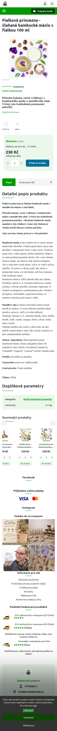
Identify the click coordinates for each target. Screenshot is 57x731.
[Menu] (4, 11)
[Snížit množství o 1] (8, 163)
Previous (4, 423)
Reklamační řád (28, 595)
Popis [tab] (9, 182)
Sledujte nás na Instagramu (28, 516)
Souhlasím (28, 717)
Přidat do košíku (37, 163)
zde (35, 705)
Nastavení (28, 711)
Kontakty (28, 591)
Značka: (12, 91)
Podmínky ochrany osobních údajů (28, 583)
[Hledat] (52, 3)
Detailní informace (10, 112)
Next (53, 423)
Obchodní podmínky (28, 579)
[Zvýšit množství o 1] (21, 163)
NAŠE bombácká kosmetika (37, 399)
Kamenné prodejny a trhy (28, 599)
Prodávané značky (29, 587)
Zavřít (45, 134)
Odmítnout (28, 725)
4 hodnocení (18, 87)
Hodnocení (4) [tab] (26, 182)
